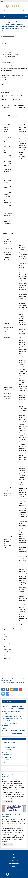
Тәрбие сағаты (7, 757)
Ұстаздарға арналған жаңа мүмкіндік (13, 715)
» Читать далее (7, 801)
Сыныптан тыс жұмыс (8, 36)
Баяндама (6, 745)
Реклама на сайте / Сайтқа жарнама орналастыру (14, 869)
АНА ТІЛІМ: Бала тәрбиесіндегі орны (13, 733)
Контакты (14, 866)
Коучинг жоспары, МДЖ (10, 747)
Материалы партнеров (14, 863)
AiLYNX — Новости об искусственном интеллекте (15, 874)
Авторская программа (14, 851)
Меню (2, 1)
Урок (14, 854)
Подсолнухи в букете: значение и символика (13, 776)
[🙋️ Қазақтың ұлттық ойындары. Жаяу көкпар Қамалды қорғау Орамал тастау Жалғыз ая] (7, 694)
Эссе (5, 761)
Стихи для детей (8, 754)
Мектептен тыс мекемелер (11, 750)
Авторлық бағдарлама (9, 742)
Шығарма (6, 759)
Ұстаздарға (7, 744)
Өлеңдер (6, 762)
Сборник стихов (14, 860)
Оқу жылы (6, 752)
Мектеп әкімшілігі (8, 749)
